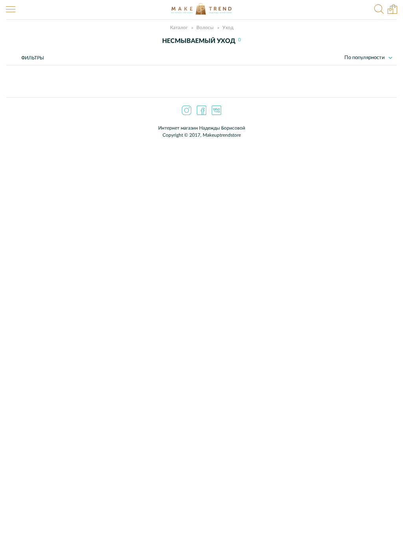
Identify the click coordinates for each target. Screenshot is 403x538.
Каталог (179, 27)
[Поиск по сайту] (379, 10)
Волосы (205, 27)
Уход (227, 27)
